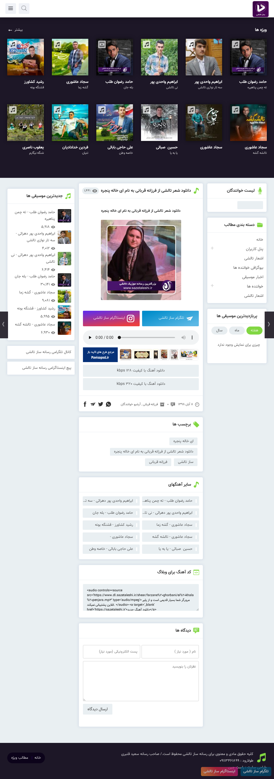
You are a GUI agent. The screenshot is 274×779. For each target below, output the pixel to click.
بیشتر (18, 30)
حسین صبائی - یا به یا (175, 549)
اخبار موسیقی (252, 277)
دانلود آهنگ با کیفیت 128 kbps (141, 371)
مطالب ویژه (19, 758)
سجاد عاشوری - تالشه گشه (172, 537)
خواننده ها (255, 286)
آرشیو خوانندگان (131, 404)
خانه (259, 240)
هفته (254, 330)
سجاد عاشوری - (121, 537)
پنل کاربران (254, 249)
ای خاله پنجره (183, 441)
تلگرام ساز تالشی (171, 318)
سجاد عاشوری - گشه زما (174, 525)
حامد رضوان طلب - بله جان (113, 513)
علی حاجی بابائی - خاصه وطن (111, 549)
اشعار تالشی (253, 258)
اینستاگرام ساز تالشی (109, 318)
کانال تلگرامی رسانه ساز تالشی (48, 352)
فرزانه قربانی (150, 404)
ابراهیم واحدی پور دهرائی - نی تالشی (167, 513)
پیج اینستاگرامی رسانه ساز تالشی (46, 368)
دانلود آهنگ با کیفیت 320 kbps (141, 384)
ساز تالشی (185, 462)
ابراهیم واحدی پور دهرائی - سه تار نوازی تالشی (108, 501)
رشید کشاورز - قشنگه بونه (114, 525)
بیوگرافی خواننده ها (248, 268)
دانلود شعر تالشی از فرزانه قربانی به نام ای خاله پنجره (146, 190)
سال (219, 330)
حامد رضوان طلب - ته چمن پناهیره (167, 501)
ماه (237, 330)
